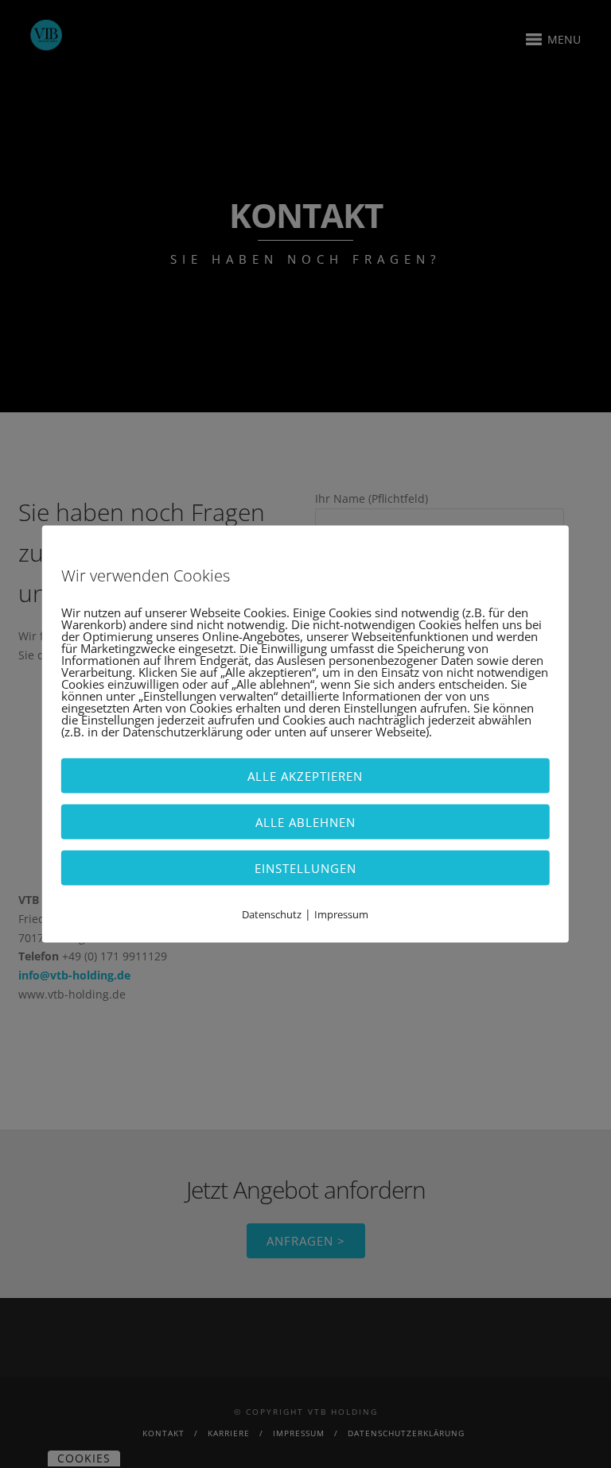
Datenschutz (272, 914)
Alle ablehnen (305, 822)
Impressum (341, 914)
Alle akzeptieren (305, 776)
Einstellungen (305, 868)
